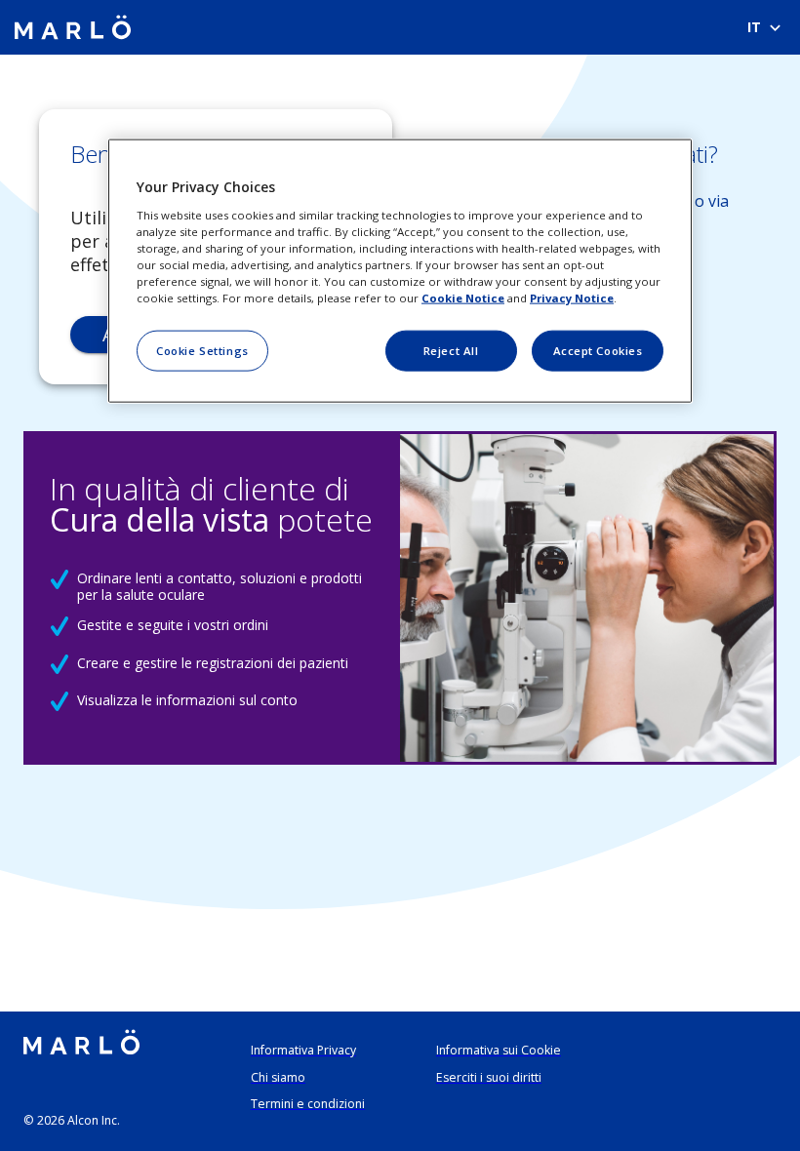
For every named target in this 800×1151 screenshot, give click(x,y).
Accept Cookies (598, 350)
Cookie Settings (202, 350)
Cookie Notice (462, 298)
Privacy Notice (572, 298)
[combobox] (763, 27)
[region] (400, 271)
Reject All (451, 350)
